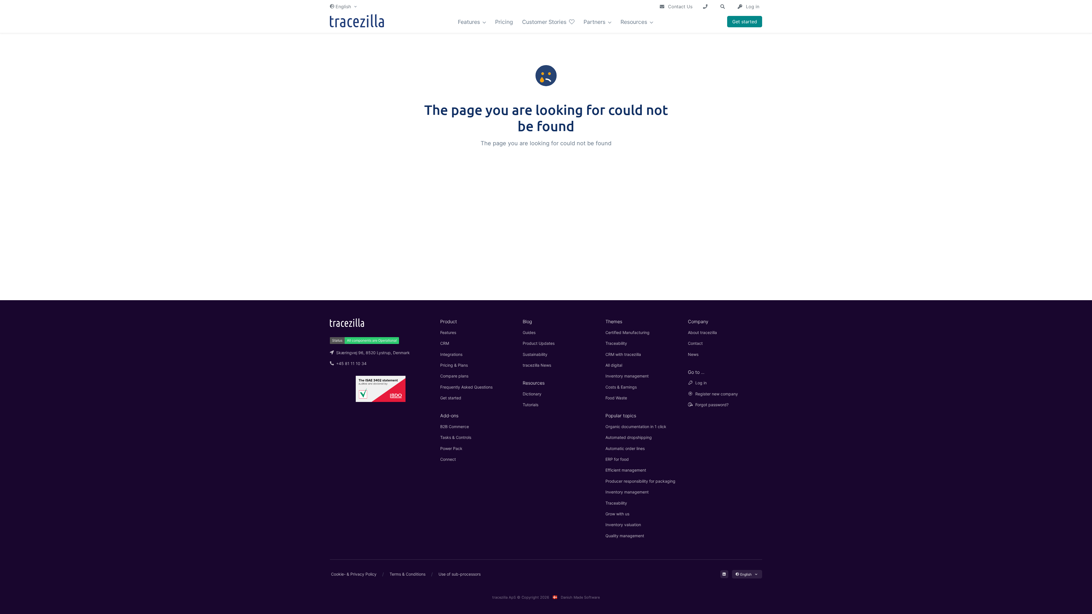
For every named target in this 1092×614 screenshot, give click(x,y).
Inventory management (627, 376)
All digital (613, 365)
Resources (635, 21)
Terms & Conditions (407, 574)
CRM (444, 343)
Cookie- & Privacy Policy (354, 574)
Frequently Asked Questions (466, 387)
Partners (595, 21)
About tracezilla (702, 332)
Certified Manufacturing (627, 332)
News (693, 354)
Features (469, 21)
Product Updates (539, 343)
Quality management (624, 535)
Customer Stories (545, 21)
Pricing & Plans (454, 365)
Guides (529, 332)
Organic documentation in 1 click (635, 426)
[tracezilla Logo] (347, 322)
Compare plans (454, 376)
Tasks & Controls (455, 437)
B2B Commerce (454, 426)
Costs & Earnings (621, 387)
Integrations (451, 354)
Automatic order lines (625, 448)
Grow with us (617, 513)
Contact (695, 343)
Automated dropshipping (628, 437)
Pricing (504, 21)
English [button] (343, 6)
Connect (448, 459)
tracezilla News (537, 365)
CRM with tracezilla (623, 354)
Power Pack (451, 448)
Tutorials (530, 404)
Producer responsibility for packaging (640, 481)
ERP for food (617, 459)
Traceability (616, 343)
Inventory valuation (623, 524)
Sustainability (535, 354)
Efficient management (625, 470)
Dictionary (532, 393)
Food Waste (616, 397)
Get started (744, 21)
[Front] (357, 22)
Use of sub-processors (460, 574)
